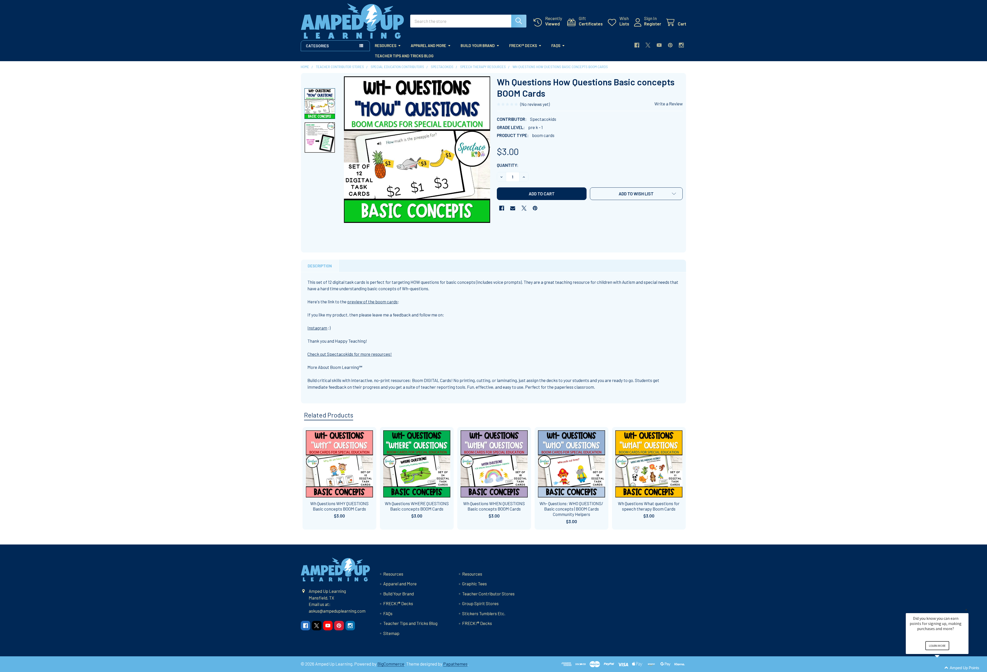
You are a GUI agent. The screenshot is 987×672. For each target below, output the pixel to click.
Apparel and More (428, 45)
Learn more (937, 646)
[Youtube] (659, 45)
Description (320, 266)
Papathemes (455, 663)
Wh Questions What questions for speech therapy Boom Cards (649, 506)
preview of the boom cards (372, 301)
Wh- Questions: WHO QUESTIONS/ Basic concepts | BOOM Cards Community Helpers (571, 509)
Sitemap (391, 633)
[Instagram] (681, 45)
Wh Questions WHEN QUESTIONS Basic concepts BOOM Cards (494, 506)
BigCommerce (390, 663)
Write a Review (668, 103)
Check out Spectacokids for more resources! (349, 354)
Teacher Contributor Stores (488, 593)
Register (652, 23)
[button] (636, 193)
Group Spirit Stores (480, 603)
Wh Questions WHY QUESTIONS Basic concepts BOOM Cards (339, 506)
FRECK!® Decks (523, 45)
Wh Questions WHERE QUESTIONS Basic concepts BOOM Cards (417, 506)
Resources (385, 45)
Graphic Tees (474, 583)
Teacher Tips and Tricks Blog (404, 55)
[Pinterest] (670, 45)
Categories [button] (317, 45)
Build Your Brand (478, 45)
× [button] (966, 609)
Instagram (317, 327)
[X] (648, 45)
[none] (417, 149)
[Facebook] (637, 45)
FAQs (555, 45)
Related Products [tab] (328, 415)
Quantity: (507, 165)
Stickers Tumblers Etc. (483, 613)
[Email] (512, 208)
